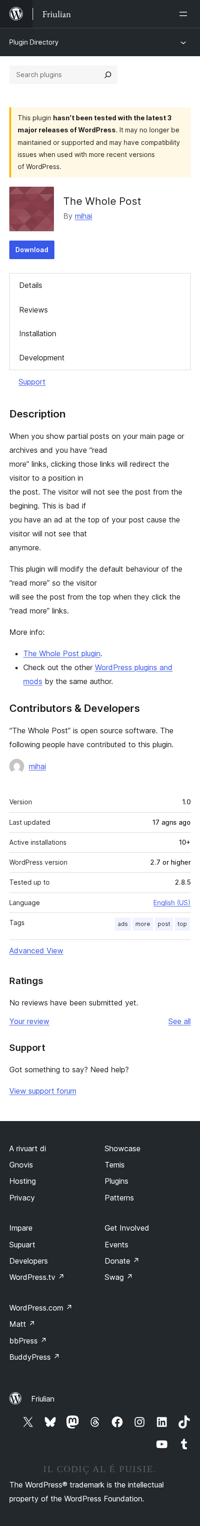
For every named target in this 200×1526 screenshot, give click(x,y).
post (164, 923)
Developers (28, 1260)
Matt (22, 1324)
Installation (37, 333)
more (142, 923)
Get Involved (127, 1228)
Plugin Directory (34, 42)
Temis (115, 1164)
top (182, 923)
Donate (122, 1260)
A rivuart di (27, 1148)
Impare (21, 1228)
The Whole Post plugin (61, 653)
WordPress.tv (37, 1277)
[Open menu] (185, 14)
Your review (29, 1021)
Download (31, 250)
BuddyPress (34, 1357)
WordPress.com (41, 1307)
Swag (119, 1277)
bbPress (28, 1340)
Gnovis (21, 1164)
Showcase (122, 1148)
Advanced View (36, 950)
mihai (83, 216)
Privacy (22, 1197)
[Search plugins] (108, 74)
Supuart (22, 1244)
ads (123, 923)
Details (30, 285)
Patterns (119, 1197)
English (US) (172, 902)
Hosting (22, 1181)
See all (179, 1021)
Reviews (33, 309)
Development (42, 357)
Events (116, 1244)
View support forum (42, 1091)
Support (32, 381)
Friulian (42, 1398)
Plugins (116, 1181)
